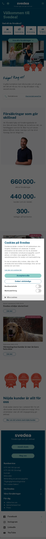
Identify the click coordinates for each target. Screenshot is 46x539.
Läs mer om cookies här (13, 270)
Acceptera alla (23, 276)
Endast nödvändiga (23, 281)
